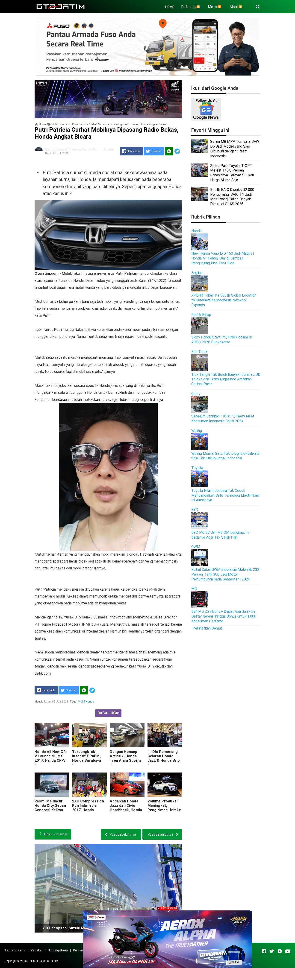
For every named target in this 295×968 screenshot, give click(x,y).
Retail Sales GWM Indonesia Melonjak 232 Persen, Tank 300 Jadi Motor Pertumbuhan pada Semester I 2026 (225, 574)
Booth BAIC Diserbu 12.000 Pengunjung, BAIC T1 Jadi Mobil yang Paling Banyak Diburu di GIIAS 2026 (232, 196)
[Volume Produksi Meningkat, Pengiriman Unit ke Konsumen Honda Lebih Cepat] (165, 785)
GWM (195, 547)
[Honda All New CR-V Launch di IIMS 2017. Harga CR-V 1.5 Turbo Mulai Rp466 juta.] (52, 735)
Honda (196, 231)
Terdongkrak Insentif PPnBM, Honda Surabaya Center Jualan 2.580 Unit (86, 760)
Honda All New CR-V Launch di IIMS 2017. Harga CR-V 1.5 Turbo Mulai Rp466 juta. (51, 760)
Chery (196, 393)
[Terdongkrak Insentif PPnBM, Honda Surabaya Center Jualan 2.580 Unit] (89, 735)
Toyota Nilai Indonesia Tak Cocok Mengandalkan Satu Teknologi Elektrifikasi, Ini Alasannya (225, 495)
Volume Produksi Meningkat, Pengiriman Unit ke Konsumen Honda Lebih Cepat (164, 810)
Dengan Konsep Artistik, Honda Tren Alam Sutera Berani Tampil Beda (126, 758)
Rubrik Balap (201, 314)
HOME (169, 7)
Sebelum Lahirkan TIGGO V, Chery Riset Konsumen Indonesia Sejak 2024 (222, 418)
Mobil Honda (86, 701)
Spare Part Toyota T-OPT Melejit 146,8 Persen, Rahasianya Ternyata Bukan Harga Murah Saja (232, 172)
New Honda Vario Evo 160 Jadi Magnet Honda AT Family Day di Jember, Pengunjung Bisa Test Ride (222, 258)
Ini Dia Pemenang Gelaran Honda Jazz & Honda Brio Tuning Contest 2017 (164, 760)
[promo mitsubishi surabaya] (147, 46)
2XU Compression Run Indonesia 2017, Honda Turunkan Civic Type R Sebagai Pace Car (88, 812)
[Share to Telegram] (177, 151)
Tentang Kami (15, 950)
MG (194, 588)
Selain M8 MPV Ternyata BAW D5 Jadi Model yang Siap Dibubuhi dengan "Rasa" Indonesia (234, 148)
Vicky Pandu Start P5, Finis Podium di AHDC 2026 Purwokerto (221, 339)
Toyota (197, 468)
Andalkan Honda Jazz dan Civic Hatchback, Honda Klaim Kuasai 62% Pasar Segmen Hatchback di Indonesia (126, 814)
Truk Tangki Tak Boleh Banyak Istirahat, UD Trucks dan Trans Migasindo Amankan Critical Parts (225, 379)
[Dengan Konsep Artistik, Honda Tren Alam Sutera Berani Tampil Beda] (127, 735)
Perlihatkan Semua (207, 628)
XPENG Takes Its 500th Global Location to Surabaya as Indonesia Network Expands (223, 300)
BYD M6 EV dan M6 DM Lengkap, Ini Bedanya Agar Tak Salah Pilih (220, 534)
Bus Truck (199, 352)
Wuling (196, 431)
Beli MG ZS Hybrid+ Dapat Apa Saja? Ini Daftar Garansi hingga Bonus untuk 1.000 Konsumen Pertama (223, 616)
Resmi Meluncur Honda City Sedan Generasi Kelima (50, 805)
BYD (194, 509)
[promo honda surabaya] (108, 99)
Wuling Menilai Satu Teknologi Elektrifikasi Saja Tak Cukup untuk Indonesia (225, 456)
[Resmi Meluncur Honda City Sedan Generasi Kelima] (52, 785)
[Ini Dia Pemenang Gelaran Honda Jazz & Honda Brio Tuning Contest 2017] (165, 735)
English (197, 273)
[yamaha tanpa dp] (167, 939)
